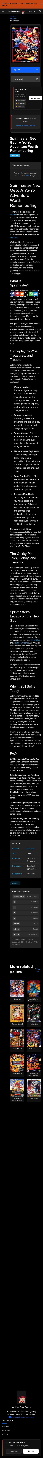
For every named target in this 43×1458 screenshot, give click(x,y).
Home (12, 16)
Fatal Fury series (22, 642)
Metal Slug (35, 640)
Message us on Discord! (26, 125)
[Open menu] (3, 11)
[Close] (38, 1442)
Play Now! (17, 69)
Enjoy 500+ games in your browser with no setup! (19, 4)
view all (39, 970)
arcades (13, 214)
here (27, 175)
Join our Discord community (23, 1417)
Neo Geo (13, 18)
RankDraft (6, 1430)
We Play (14, 11)
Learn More (14, 1451)
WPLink (5, 1434)
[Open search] (40, 11)
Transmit (5, 1426)
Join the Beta (35, 98)
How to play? (18, 79)
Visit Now (30, 1451)
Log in (30, 11)
